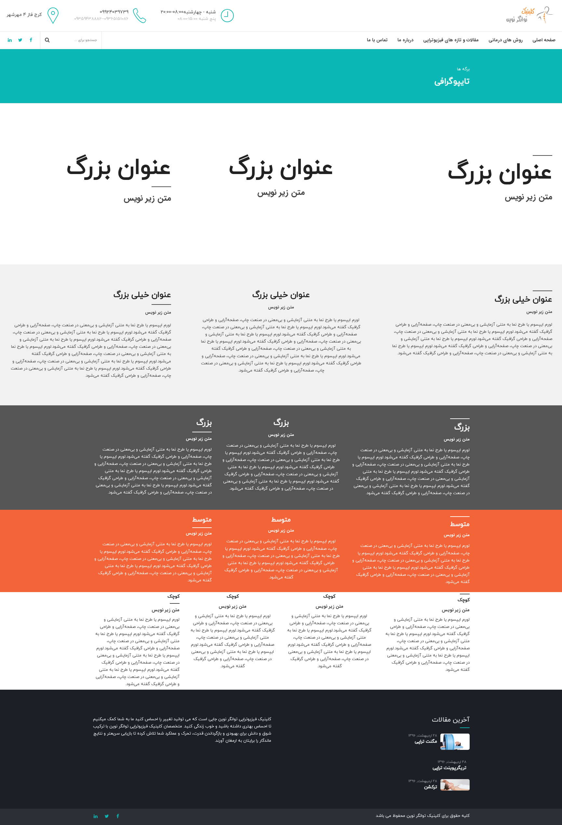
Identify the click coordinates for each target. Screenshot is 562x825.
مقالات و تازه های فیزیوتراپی (451, 40)
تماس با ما (377, 40)
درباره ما (405, 40)
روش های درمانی (505, 40)
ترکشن (430, 787)
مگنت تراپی (426, 741)
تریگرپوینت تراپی (449, 768)
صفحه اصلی (543, 40)
